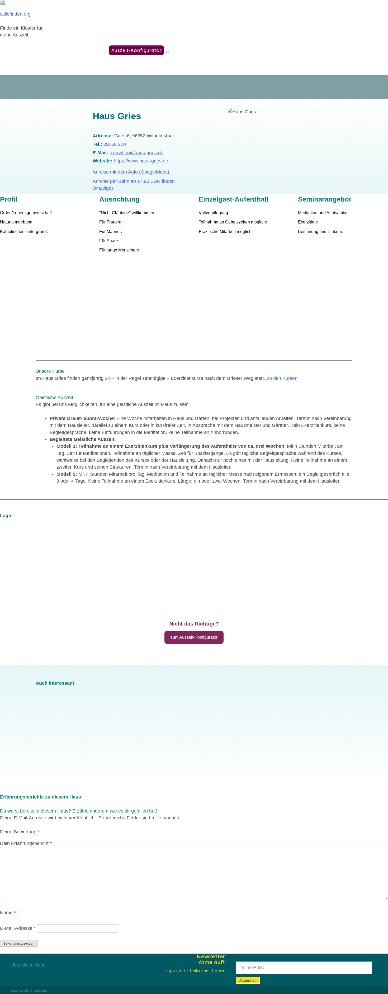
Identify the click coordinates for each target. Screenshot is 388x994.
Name (8, 912)
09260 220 (114, 144)
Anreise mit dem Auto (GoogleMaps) (131, 172)
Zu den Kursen (281, 378)
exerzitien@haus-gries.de (136, 152)
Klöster (12, 50)
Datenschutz (20, 990)
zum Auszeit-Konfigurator (194, 637)
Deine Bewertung (20, 831)
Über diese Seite (28, 965)
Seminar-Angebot (59, 766)
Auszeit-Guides (82, 50)
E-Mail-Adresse (18, 928)
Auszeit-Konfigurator (136, 50)
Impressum (39, 990)
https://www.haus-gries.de (141, 161)
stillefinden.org (15, 14)
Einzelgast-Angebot (82, 760)
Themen (42, 50)
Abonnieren (247, 980)
